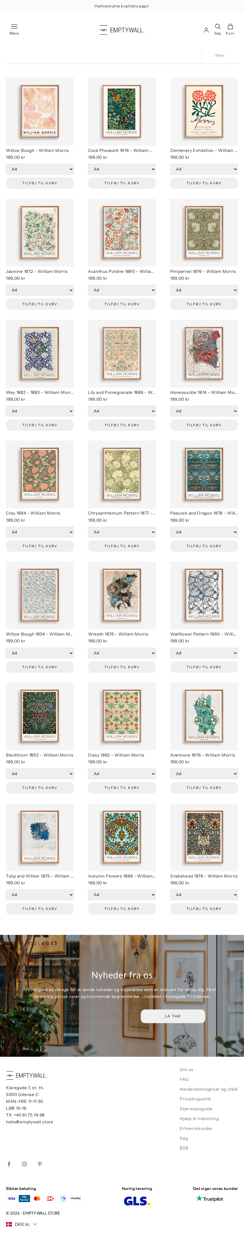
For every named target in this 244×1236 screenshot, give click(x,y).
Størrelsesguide (196, 1108)
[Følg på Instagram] (24, 1164)
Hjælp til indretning (199, 1118)
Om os (186, 1069)
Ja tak (173, 1016)
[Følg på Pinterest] (40, 1164)
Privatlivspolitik (195, 1099)
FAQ (184, 1079)
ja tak (178, 1210)
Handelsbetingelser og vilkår (209, 1089)
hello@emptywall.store (29, 1122)
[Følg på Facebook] (9, 1164)
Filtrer (219, 55)
